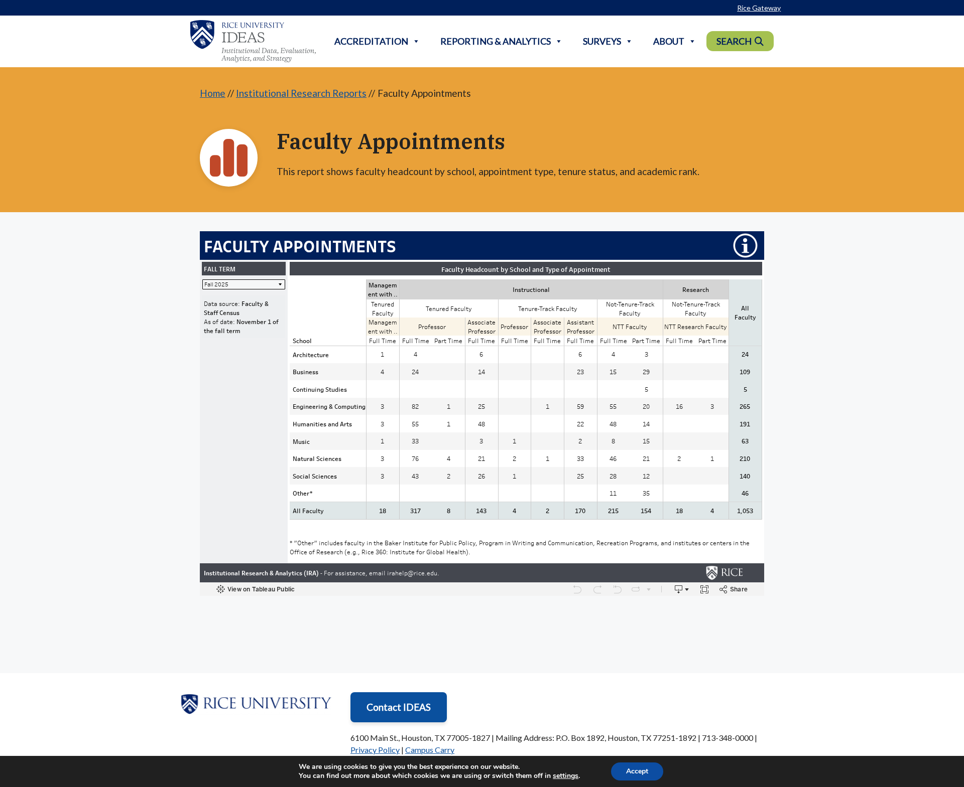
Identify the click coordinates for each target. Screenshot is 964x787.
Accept (637, 771)
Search (734, 41)
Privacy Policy (375, 749)
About (668, 41)
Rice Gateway (759, 8)
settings (565, 775)
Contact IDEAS (399, 707)
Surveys (602, 41)
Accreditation (371, 41)
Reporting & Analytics (495, 41)
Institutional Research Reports (301, 93)
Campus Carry (429, 749)
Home (212, 93)
